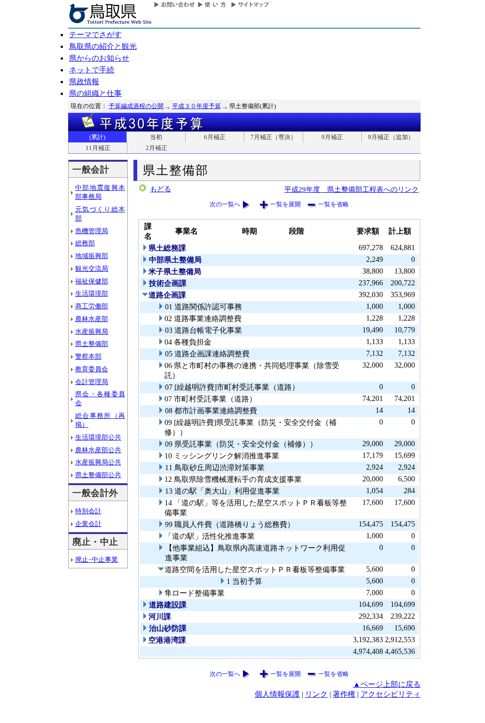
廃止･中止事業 (96, 559)
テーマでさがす (95, 35)
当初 (156, 137)
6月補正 (215, 137)
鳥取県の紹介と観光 (103, 46)
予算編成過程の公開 (136, 106)
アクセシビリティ (390, 694)
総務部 (85, 243)
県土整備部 (91, 343)
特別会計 (88, 511)
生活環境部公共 (98, 437)
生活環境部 (91, 293)
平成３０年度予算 (196, 106)
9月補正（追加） (391, 137)
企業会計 (88, 523)
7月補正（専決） (273, 137)
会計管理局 (91, 381)
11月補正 (98, 147)
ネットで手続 (91, 70)
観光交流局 (91, 268)
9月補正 (332, 137)
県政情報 (84, 82)
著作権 (344, 694)
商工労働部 (91, 306)
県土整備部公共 (98, 475)
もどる (160, 189)
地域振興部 (91, 255)
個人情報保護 (277, 694)
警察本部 (88, 356)
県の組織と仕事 (95, 93)
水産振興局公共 (98, 462)
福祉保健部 (91, 281)
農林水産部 (91, 318)
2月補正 (156, 147)
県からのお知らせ (99, 58)
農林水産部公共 (98, 450)
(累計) (97, 137)
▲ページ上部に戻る (387, 684)
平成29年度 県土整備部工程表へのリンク (351, 189)
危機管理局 (91, 231)
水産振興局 (91, 331)
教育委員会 (91, 369)
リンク (316, 694)
